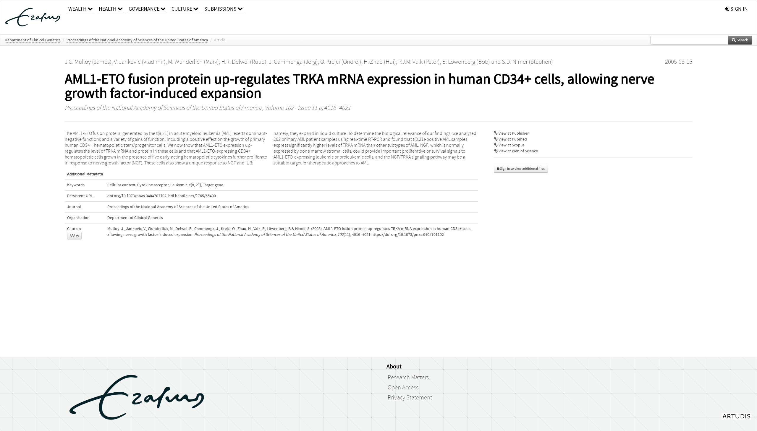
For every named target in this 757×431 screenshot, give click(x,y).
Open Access (403, 387)
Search (742, 40)
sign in (738, 9)
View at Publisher (513, 133)
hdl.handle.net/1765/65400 (192, 196)
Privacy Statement (410, 397)
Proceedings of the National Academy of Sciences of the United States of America (137, 40)
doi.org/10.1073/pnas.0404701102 (136, 196)
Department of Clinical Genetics (32, 40)
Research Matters (408, 377)
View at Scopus (511, 145)
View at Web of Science (518, 151)
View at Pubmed (512, 139)
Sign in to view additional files (522, 169)
